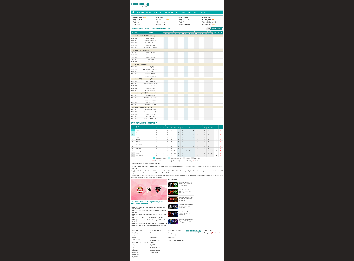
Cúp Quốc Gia (171, 237)
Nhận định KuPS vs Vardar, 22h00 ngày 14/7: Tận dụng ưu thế (149, 223)
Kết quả (214, 28)
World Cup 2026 (206, 20)
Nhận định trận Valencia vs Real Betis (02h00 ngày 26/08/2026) (186, 191)
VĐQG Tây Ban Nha (138, 20)
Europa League (154, 252)
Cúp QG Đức (135, 256)
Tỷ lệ (219, 28)
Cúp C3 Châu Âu (160, 24)
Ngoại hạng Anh (136, 233)
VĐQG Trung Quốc (184, 20)
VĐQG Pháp (159, 17)
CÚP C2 (203, 12)
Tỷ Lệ (155, 12)
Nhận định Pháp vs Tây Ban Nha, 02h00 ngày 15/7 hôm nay (149, 225)
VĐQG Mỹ (181, 22)
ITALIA (183, 12)
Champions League (155, 250)
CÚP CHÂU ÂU (154, 248)
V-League (170, 233)
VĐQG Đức (136, 22)
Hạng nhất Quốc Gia (173, 235)
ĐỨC (177, 12)
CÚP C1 (196, 12)
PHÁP (189, 12)
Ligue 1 (152, 242)
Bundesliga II (135, 254)
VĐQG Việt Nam (183, 17)
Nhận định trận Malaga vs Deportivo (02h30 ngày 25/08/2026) (186, 221)
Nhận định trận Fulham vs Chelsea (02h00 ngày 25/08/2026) (186, 206)
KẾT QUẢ (148, 12)
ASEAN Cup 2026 (207, 24)
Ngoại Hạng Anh (138, 17)
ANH (161, 12)
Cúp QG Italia (153, 237)
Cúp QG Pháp (153, 245)
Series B (152, 235)
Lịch (208, 28)
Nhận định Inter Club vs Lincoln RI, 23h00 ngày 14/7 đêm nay (149, 217)
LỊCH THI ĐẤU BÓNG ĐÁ (176, 240)
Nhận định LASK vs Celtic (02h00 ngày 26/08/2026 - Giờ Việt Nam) (186, 184)
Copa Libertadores (184, 24)
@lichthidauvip (216, 233)
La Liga (134, 245)
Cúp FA (134, 237)
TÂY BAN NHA (169, 12)
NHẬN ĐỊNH (140, 12)
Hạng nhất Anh (136, 235)
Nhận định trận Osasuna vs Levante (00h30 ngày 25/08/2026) (186, 213)
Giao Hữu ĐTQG (206, 17)
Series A (152, 233)
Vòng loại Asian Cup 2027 (209, 22)
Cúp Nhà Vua (135, 247)
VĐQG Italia (136, 24)
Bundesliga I (135, 252)
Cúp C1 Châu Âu (160, 20)
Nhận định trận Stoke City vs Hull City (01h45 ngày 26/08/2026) (186, 199)
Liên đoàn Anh (136, 239)
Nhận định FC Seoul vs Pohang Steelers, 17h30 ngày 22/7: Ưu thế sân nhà (147, 203)
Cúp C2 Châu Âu (160, 22)
